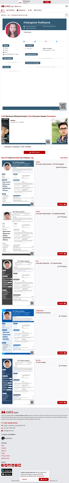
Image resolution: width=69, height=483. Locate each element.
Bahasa (19, 6)
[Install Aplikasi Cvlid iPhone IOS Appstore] (6, 474)
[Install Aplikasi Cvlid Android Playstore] (6, 470)
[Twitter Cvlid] (6, 465)
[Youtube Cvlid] (19, 465)
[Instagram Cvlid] (9, 465)
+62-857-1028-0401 (9, 428)
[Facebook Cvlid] (2, 465)
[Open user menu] (67, 6)
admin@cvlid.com (8, 430)
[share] (66, 14)
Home (4, 15)
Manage (24, 479)
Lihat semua (64, 157)
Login (3, 453)
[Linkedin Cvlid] (12, 465)
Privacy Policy (5, 456)
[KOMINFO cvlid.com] (6, 438)
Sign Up (3, 450)
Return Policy (5, 458)
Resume (3, 448)
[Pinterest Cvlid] (16, 465)
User (9, 15)
